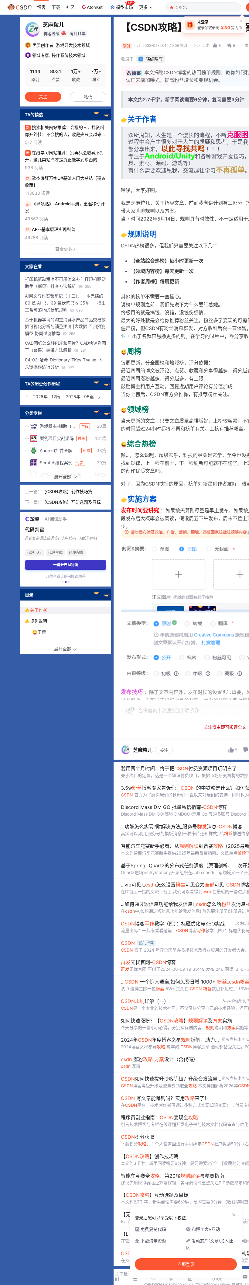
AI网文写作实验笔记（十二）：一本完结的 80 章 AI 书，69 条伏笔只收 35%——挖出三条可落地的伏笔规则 (65, 302)
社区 (70, 7)
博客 (41, 7)
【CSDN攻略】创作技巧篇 (67, 491)
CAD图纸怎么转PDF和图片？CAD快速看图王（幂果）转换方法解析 (65, 346)
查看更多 (63, 248)
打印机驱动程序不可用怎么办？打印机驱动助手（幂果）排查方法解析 (65, 283)
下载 (56, 7)
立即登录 (185, 1264)
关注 (164, 750)
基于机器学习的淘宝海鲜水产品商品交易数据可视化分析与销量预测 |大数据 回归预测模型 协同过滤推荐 (65, 326)
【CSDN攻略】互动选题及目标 (71, 502)
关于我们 (121, 1276)
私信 (88, 96)
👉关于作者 (36, 610)
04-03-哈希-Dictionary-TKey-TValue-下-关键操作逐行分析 (64, 363)
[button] (27, 396)
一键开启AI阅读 (65, 564)
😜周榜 (39, 632)
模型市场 (124, 7)
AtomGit (95, 7)
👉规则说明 (36, 621)
